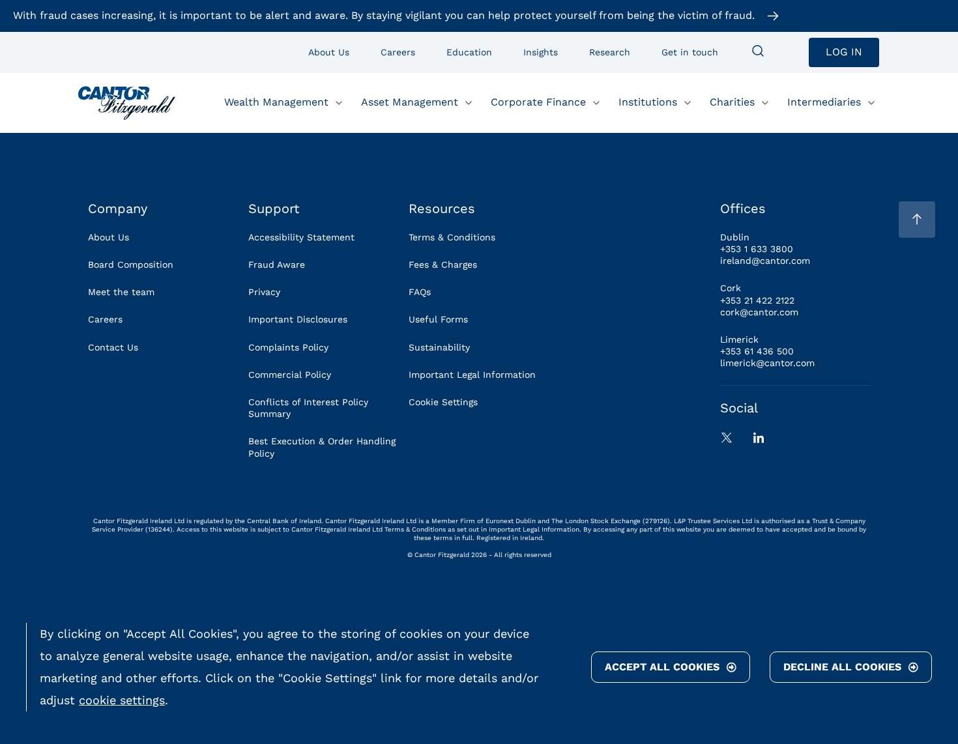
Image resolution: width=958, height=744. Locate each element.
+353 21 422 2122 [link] (757, 300)
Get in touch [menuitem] (689, 52)
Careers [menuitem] (398, 52)
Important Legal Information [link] (472, 374)
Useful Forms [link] (438, 319)
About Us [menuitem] (328, 52)
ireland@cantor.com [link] (765, 260)
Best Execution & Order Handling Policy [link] (322, 447)
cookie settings (122, 700)
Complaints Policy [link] (288, 347)
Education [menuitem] (469, 52)
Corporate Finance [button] (538, 102)
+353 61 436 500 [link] (757, 351)
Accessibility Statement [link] (301, 237)
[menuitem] (757, 52)
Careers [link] (105, 319)
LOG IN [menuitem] (844, 52)
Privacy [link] (264, 292)
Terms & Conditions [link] (452, 237)
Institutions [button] (647, 102)
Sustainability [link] (439, 347)
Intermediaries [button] (824, 102)
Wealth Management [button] (276, 102)
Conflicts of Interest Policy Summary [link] (308, 408)
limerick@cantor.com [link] (767, 363)
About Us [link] (108, 237)
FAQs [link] (420, 292)
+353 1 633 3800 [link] (756, 249)
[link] (126, 103)
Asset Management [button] (409, 102)
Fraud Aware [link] (276, 264)
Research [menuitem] (609, 52)
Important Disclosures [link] (297, 319)
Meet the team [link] (121, 292)
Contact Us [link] (113, 347)
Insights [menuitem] (540, 52)
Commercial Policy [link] (289, 374)
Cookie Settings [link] (443, 402)
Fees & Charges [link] (443, 264)
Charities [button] (732, 102)
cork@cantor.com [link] (759, 312)
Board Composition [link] (130, 264)
